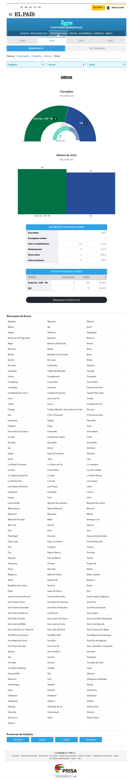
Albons (11, 327)
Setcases (91, 651)
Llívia (89, 497)
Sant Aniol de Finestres (57, 602)
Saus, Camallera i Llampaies (100, 646)
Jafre (49, 459)
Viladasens (92, 695)
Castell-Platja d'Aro (95, 393)
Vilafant (90, 701)
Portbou (51, 563)
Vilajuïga (12, 706)
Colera (11, 404)
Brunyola (12, 365)
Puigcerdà (91, 563)
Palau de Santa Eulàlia (97, 536)
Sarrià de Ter (53, 646)
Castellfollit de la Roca (18, 393)
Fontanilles (52, 431)
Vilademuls (13, 701)
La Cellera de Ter (55, 464)
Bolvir (89, 354)
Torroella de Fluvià (95, 662)
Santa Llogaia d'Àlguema (98, 596)
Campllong (13, 382)
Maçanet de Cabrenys (57, 503)
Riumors (51, 585)
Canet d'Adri (92, 382)
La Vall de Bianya (94, 475)
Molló (49, 519)
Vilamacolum (93, 706)
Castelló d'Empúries (56, 393)
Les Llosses (92, 481)
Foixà (89, 426)
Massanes (12, 514)
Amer (89, 327)
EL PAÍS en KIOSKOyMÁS (59, 759)
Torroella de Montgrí (17, 668)
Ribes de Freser (54, 574)
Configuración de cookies (102, 756)
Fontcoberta (92, 431)
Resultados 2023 (39, 33)
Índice (73, 759)
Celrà (10, 398)
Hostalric (91, 453)
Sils (9, 657)
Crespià (11, 409)
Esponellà (91, 420)
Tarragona (91, 739)
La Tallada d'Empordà (18, 475)
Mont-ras (12, 525)
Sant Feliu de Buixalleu (57, 607)
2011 (81, 40)
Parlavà (90, 547)
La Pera (11, 470)
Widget (109, 33)
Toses (89, 668)
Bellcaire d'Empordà (56, 343)
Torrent (50, 662)
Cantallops (12, 387)
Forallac (11, 437)
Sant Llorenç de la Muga (98, 629)
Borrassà (51, 360)
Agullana (12, 321)
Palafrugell (13, 536)
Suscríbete (98, 7)
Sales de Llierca (54, 591)
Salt (88, 591)
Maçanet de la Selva (96, 503)
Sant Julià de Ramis (56, 629)
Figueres (12, 426)
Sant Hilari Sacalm (16, 618)
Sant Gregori (92, 613)
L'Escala (51, 481)
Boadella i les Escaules (57, 354)
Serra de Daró (53, 651)
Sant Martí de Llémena (18, 635)
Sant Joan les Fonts (56, 624)
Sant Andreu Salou (16, 602)
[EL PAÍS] (25, 14)
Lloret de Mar (14, 503)
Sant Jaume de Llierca (57, 618)
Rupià (10, 591)
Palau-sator (13, 541)
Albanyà (90, 321)
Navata (50, 525)
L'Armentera (53, 470)
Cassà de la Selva (95, 387)
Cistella (90, 398)
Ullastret (90, 673)
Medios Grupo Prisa (65, 776)
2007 (110, 40)
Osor (89, 530)
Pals (10, 547)
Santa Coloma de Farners (19, 596)
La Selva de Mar (94, 470)
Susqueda (91, 657)
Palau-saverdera (55, 541)
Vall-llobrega (13, 684)
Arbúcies (51, 332)
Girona (50, 448)
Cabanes (91, 365)
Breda (89, 360)
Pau (9, 552)
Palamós (51, 536)
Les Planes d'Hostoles (18, 486)
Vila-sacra (12, 717)
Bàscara (90, 338)
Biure (89, 349)
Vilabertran (92, 690)
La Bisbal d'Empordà (17, 464)
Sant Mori (51, 640)
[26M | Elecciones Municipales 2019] (66, 24)
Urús (49, 679)
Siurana (50, 657)
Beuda (50, 349)
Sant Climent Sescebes (18, 607)
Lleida (66, 739)
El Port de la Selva (95, 415)
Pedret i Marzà (54, 552)
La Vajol (50, 475)
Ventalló (51, 684)
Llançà (11, 497)
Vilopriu (11, 723)
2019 (22, 40)
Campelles (91, 376)
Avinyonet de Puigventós (19, 338)
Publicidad (43, 756)
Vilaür (50, 717)
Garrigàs (12, 442)
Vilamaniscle (53, 712)
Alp (48, 327)
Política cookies (84, 756)
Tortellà (50, 668)
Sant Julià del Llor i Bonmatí (20, 629)
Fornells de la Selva (56, 437)
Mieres (90, 514)
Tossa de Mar (14, 673)
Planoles (12, 558)
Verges (90, 684)
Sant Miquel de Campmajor (99, 635)
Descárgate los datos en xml (66, 300)
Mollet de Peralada (16, 519)
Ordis (49, 530)
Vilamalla (12, 712)
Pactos (73, 33)
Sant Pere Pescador (17, 646)
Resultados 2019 (58, 33)
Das (9, 415)
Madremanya (14, 508)
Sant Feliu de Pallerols (18, 613)
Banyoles (51, 338)
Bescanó (12, 349)
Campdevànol (53, 376)
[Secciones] (10, 14)
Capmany (51, 387)
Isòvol (10, 459)
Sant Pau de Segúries (96, 640)
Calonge (90, 371)
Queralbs (51, 569)
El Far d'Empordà (55, 415)
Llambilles (52, 492)
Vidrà (10, 690)
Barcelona (18, 739)
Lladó (89, 486)
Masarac (91, 508)
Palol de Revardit (94, 541)
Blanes (11, 354)
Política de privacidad (68, 756)
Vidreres (51, 690)
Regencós (12, 574)
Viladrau (51, 701)
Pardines (51, 547)
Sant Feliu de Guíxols (96, 607)
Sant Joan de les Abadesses (99, 618)
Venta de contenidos (29, 756)
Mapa (116, 756)
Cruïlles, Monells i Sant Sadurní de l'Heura (66, 409)
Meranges (51, 514)
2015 (51, 40)
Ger (9, 448)
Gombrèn (91, 448)
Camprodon (52, 382)
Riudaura (91, 580)
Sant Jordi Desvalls (95, 624)
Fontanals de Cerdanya (18, 431)
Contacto (15, 756)
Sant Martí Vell (53, 635)
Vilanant (90, 712)
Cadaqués (12, 371)
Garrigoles (52, 442)
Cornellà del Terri (95, 404)
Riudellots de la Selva (17, 585)
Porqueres (12, 563)
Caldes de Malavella (56, 371)
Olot (10, 530)
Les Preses (52, 486)
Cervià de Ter (53, 398)
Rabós (89, 569)
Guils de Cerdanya (55, 453)
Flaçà (49, 426)
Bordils (11, 360)
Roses (89, 585)
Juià (89, 459)
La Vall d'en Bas (15, 481)
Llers (49, 497)
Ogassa (90, 525)
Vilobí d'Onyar (93, 717)
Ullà (49, 673)
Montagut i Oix (93, 519)
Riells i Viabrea (93, 574)
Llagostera (13, 492)
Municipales (36, 48)
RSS (79, 759)
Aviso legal (53, 756)
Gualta (11, 453)
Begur (10, 343)
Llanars (90, 492)
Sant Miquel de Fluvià (17, 640)
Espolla (50, 420)
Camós (11, 376)
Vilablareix (12, 695)
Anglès (11, 332)
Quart (10, 569)
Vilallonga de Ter (55, 706)
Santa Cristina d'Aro (56, 596)
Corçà (50, 404)
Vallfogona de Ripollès (97, 679)
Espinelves (12, 420)
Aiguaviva (51, 321)
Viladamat (52, 695)
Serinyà (11, 651)
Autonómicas (97, 48)
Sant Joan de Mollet (17, 624)
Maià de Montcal (54, 508)
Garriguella (92, 442)
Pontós (90, 558)
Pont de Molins (54, 558)
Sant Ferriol (52, 613)
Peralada (91, 552)
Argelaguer (92, 332)
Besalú (90, 343)
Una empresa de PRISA (65, 768)
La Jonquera (92, 464)
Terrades (12, 662)
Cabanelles (52, 365)
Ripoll (10, 580)
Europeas (99, 33)
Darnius (90, 409)
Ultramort (12, 679)
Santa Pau (91, 602)
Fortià (89, 437)
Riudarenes (52, 580)
